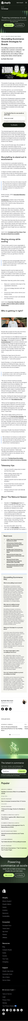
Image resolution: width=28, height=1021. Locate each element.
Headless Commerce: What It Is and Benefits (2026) (13, 792)
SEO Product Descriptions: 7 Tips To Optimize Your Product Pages (13, 849)
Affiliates (4, 937)
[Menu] (26, 2)
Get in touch (20, 2)
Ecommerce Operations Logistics (10, 814)
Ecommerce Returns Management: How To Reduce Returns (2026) (12, 826)
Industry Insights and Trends (13, 36)
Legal (3, 997)
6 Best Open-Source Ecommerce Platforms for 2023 (15, 540)
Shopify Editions (6, 904)
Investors (4, 910)
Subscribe (22, 771)
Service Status (6, 980)
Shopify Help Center (7, 971)
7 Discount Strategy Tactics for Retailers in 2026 (13, 809)
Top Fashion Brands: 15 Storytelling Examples (13, 841)
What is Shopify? (7, 901)
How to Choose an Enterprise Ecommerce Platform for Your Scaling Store (11, 728)
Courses (4, 956)
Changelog (5, 962)
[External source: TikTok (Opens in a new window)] (18, 1010)
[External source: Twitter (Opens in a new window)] (6, 709)
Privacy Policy (6, 1000)
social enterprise (5, 342)
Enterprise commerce (7, 724)
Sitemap (4, 1003)
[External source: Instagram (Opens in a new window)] (14, 1010)
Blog (3, 947)
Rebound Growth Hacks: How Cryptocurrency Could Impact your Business (15, 556)
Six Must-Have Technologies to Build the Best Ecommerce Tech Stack (15, 551)
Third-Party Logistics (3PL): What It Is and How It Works (12, 818)
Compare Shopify (7, 950)
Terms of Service (7, 994)
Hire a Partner (6, 977)
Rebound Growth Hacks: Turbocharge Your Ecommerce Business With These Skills (14, 561)
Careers (4, 907)
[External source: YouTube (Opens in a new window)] (11, 1010)
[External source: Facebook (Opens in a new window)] (2, 709)
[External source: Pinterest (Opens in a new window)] (3, 1014)
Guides (4, 953)
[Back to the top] (4, 891)
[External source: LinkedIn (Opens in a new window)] (10, 709)
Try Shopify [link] (14, 125)
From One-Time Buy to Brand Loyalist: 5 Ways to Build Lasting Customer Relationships (12, 303)
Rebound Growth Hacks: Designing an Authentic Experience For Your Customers (15, 566)
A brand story (5, 200)
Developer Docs (6, 925)
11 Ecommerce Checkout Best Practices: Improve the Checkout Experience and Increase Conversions (15, 545)
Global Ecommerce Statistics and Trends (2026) (12, 834)
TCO (25, 724)
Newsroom (5, 913)
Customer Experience (6, 839)
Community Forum (7, 974)
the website (15, 527)
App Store (5, 931)
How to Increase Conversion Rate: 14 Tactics (13, 801)
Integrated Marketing (19, 194)
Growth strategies (6, 798)
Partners (4, 934)
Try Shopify (19, 25)
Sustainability (6, 916)
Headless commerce (6, 789)
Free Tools (5, 959)
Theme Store (5, 928)
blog (2, 36)
